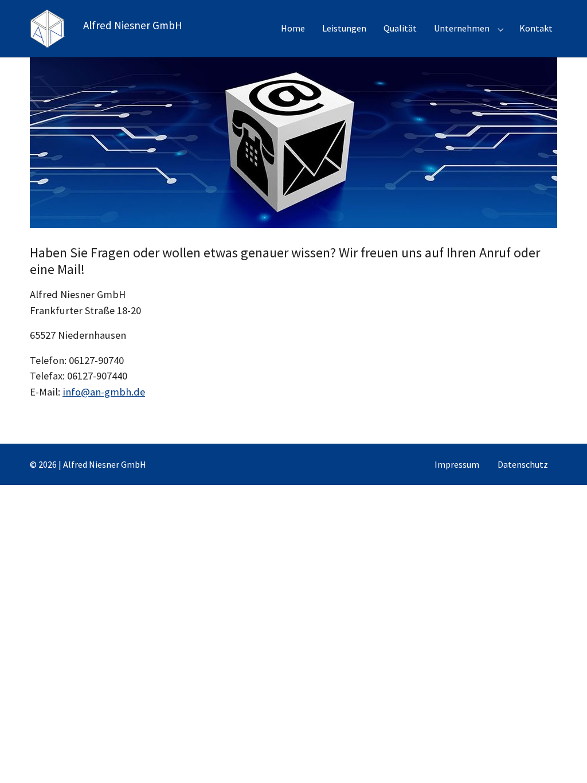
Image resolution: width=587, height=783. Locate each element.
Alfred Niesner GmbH (132, 25)
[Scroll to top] (560, 756)
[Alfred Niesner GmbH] (47, 28)
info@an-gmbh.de (103, 391)
